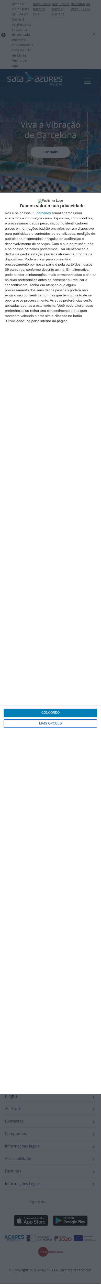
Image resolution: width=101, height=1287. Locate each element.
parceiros (43, 213)
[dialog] (50, 643)
